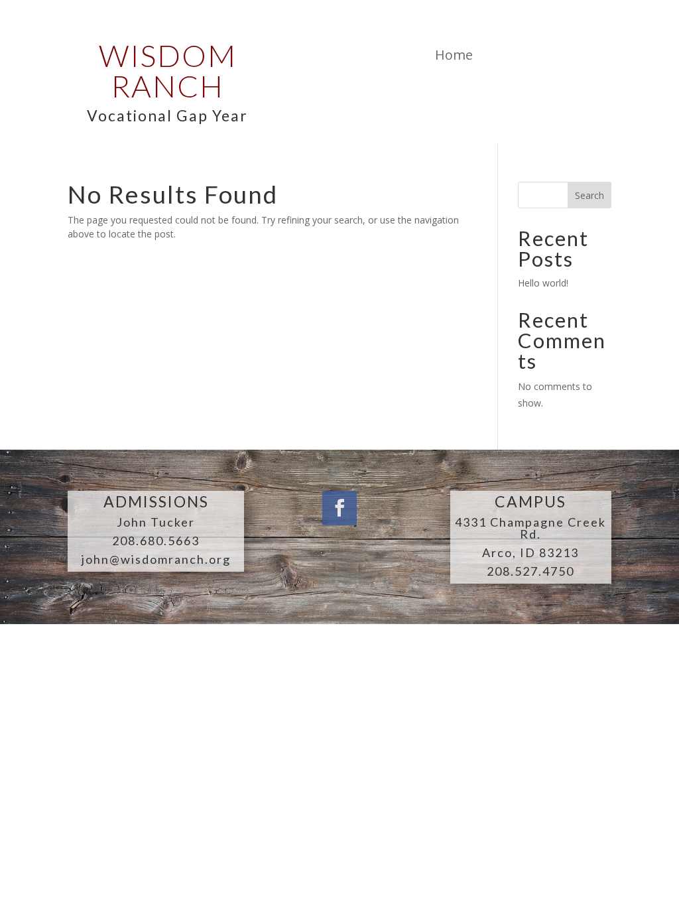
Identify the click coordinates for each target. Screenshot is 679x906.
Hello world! (543, 283)
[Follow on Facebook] (339, 508)
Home (454, 55)
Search (589, 195)
